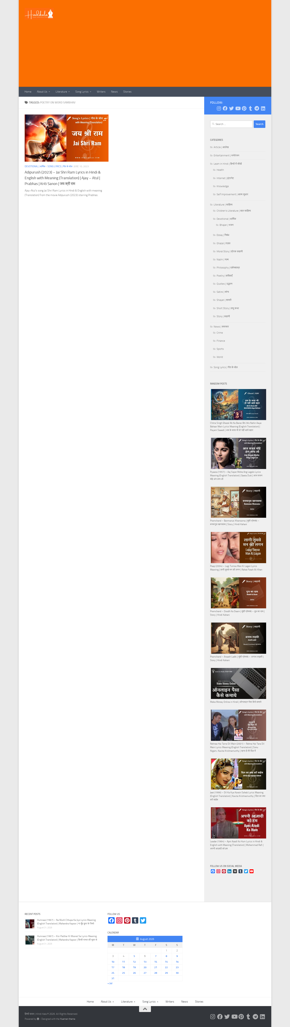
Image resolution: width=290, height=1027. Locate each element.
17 (112, 967)
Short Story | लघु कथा (228, 308)
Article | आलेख (221, 147)
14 (155, 961)
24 (112, 972)
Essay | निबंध (223, 235)
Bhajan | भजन (226, 224)
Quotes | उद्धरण (224, 283)
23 (177, 967)
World (220, 356)
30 (177, 972)
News (114, 91)
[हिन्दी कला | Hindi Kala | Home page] (39, 14)
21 (155, 967)
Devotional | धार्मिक (35, 166)
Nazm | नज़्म (223, 259)
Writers (101, 91)
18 (123, 967)
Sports (220, 348)
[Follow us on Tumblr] (250, 108)
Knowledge (223, 186)
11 (123, 961)
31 (112, 978)
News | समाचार (221, 326)
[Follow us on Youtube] (237, 108)
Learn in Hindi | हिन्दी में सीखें (228, 163)
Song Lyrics (82, 91)
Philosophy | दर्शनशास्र (228, 267)
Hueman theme (67, 1019)
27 (145, 972)
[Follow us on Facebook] (225, 108)
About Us (42, 91)
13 (145, 961)
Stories (127, 91)
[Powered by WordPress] (38, 1019)
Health (220, 169)
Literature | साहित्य (223, 204)
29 (166, 972)
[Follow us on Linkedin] (263, 108)
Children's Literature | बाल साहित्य (234, 210)
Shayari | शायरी (224, 299)
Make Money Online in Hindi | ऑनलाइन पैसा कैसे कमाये (235, 702)
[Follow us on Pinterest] (244, 108)
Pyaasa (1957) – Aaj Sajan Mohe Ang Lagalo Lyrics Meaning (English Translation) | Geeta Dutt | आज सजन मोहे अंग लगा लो (236, 475)
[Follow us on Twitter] (231, 108)
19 (134, 967)
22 (166, 967)
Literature (61, 91)
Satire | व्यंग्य (223, 291)
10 (112, 961)
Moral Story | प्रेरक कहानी (230, 251)
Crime (220, 332)
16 (177, 961)
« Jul (110, 983)
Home (27, 91)
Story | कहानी (223, 316)
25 (123, 972)
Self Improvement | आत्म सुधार (232, 194)
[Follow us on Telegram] (256, 108)
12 (134, 961)
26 (134, 972)
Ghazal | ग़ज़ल (223, 243)
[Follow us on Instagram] (218, 108)
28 (155, 972)
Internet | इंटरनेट (225, 178)
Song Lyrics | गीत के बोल (60, 166)
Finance (221, 340)
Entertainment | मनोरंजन (226, 155)
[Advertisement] (145, 57)
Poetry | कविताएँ (225, 275)
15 (166, 961)
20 (145, 967)
